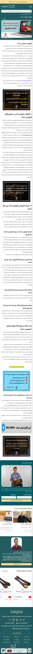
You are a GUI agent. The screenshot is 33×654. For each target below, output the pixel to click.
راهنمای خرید (16, 642)
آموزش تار (16, 640)
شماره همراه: (13, 495)
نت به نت (30, 14)
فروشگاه (17, 637)
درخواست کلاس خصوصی (16, 500)
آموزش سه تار (6, 637)
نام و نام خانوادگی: (27, 495)
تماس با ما (26, 637)
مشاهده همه (5, 571)
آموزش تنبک (6, 640)
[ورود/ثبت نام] (10, 6)
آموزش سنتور (27, 640)
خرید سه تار (26, 642)
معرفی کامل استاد (16, 564)
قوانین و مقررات (6, 642)
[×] (3, 650)
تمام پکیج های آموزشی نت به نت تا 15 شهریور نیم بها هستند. (18, 2)
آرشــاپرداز (6, 652)
